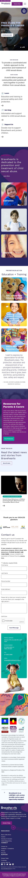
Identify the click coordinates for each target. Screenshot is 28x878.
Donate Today (6, 823)
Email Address (5, 589)
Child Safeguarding (6, 841)
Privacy (3, 850)
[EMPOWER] (14, 205)
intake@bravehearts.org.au (12, 660)
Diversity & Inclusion (6, 838)
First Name (4, 565)
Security (3, 852)
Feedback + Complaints (7, 848)
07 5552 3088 (8, 654)
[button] (20, 47)
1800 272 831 (8, 648)
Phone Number (5, 581)
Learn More (7, 176)
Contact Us (4, 846)
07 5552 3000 (8, 647)
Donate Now (17, 3)
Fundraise (4, 860)
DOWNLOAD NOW (7, 35)
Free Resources (9, 438)
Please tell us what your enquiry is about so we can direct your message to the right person (13, 599)
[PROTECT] (14, 257)
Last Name (4, 573)
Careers (3, 836)
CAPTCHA (4, 616)
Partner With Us (5, 862)
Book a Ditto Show (6, 834)
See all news (6, 463)
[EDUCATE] (14, 231)
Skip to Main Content (5, 0)
